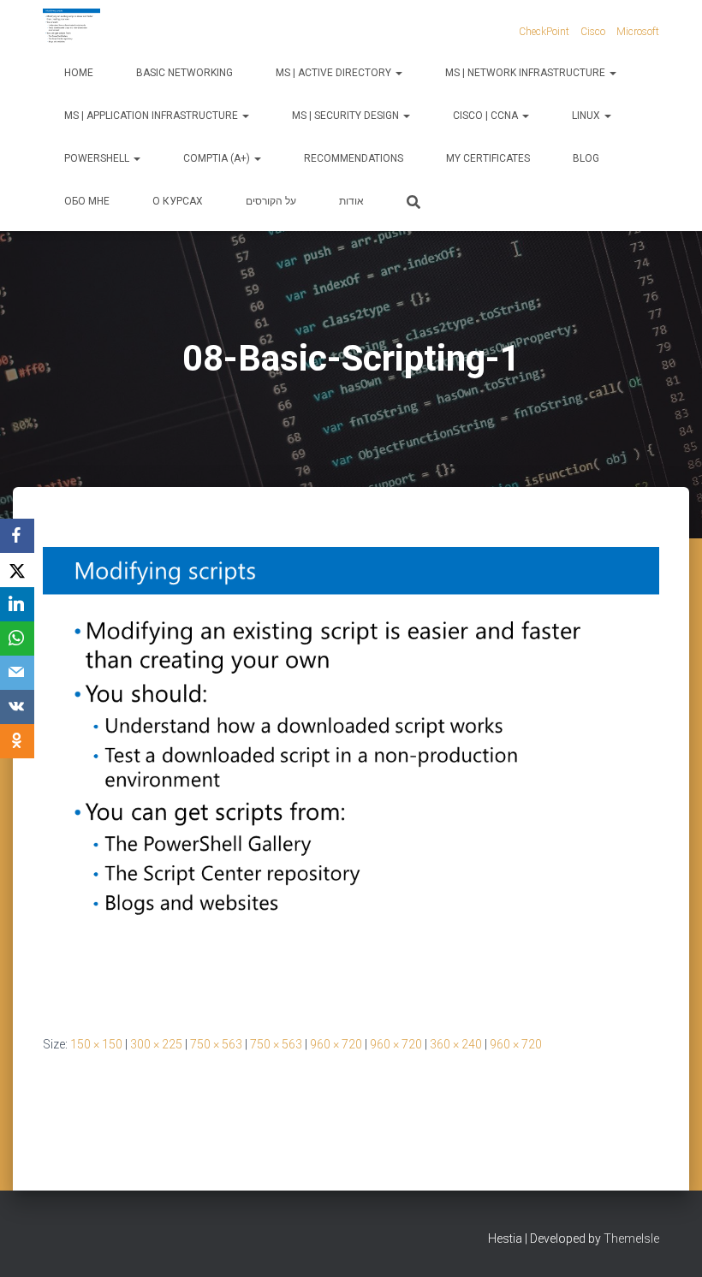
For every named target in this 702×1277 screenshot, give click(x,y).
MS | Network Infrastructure (526, 73)
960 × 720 (336, 1044)
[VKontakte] (17, 707)
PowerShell (98, 158)
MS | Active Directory (335, 73)
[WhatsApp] (17, 638)
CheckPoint (544, 32)
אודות (351, 201)
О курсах (177, 201)
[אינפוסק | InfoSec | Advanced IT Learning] (71, 30)
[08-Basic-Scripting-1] (351, 776)
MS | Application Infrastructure (152, 116)
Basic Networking (184, 73)
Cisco (592, 32)
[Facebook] (17, 536)
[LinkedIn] (17, 604)
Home (78, 73)
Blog (586, 158)
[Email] (17, 673)
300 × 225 (156, 1044)
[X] (17, 570)
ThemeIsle (631, 1238)
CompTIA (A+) (218, 158)
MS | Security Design (347, 116)
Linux (587, 116)
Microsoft (637, 32)
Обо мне (87, 201)
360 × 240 (456, 1044)
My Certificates (488, 158)
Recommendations (353, 158)
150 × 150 (96, 1044)
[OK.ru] (17, 741)
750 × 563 (216, 1044)
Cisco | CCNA (487, 116)
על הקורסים (271, 201)
